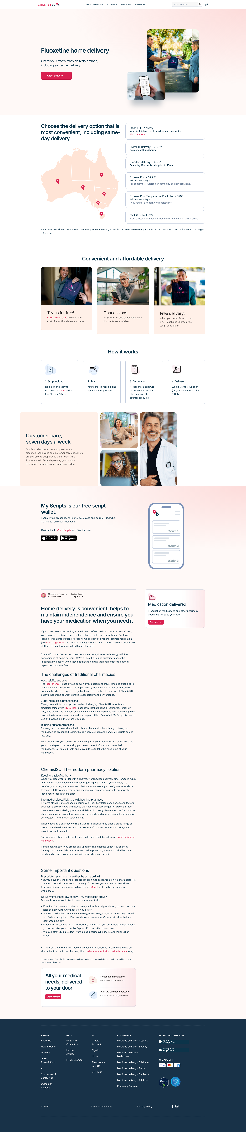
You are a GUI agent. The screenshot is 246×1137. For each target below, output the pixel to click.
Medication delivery (94, 4)
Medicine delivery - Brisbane (133, 1062)
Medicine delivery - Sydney (132, 1046)
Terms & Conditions (101, 1106)
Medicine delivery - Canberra (133, 1074)
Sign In (95, 1050)
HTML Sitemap (74, 1060)
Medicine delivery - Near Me (132, 1040)
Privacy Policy (144, 1106)
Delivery (45, 1052)
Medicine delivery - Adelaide (132, 1080)
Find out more (137, 134)
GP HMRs (97, 1072)
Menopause (140, 4)
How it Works (48, 1046)
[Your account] (206, 4)
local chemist (53, 683)
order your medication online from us (106, 951)
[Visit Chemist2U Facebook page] (172, 1106)
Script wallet (112, 4)
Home (95, 1056)
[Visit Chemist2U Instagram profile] (176, 1106)
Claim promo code (57, 317)
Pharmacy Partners (127, 1086)
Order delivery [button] (53, 996)
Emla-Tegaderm (55, 642)
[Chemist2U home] (48, 4)
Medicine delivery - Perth (131, 1068)
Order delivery (55, 75)
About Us (46, 1040)
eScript (63, 390)
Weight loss (126, 4)
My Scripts (64, 530)
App (43, 1068)
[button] (49, 538)
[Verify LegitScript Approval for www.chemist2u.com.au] (163, 1081)
